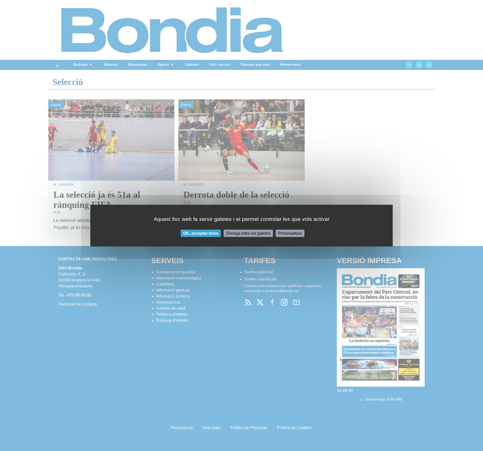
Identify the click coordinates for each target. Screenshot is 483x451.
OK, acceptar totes (200, 233)
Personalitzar (290, 233)
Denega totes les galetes (248, 233)
